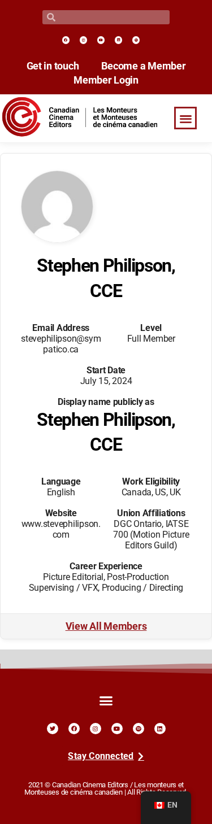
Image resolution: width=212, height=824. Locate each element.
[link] (66, 39)
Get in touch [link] (53, 66)
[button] (185, 118)
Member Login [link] (106, 80)
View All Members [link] (106, 626)
